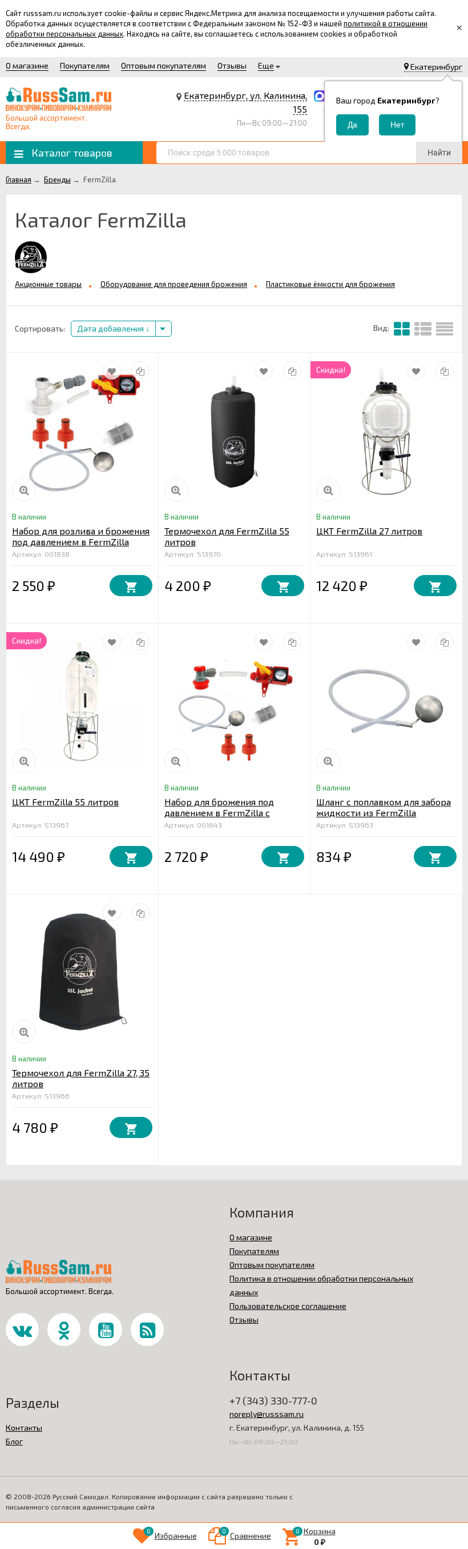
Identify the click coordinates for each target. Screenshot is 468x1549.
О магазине (27, 65)
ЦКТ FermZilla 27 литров (369, 530)
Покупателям (85, 65)
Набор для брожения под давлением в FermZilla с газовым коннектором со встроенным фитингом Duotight (233, 818)
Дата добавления (111, 328)
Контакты (24, 1427)
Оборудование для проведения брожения (173, 284)
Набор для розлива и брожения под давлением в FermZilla (81, 536)
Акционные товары (48, 284)
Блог (14, 1441)
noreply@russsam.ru (266, 1414)
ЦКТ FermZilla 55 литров (65, 801)
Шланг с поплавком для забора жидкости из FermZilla (383, 807)
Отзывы (232, 65)
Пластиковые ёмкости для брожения (330, 284)
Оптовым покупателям (163, 65)
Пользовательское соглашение (287, 1306)
